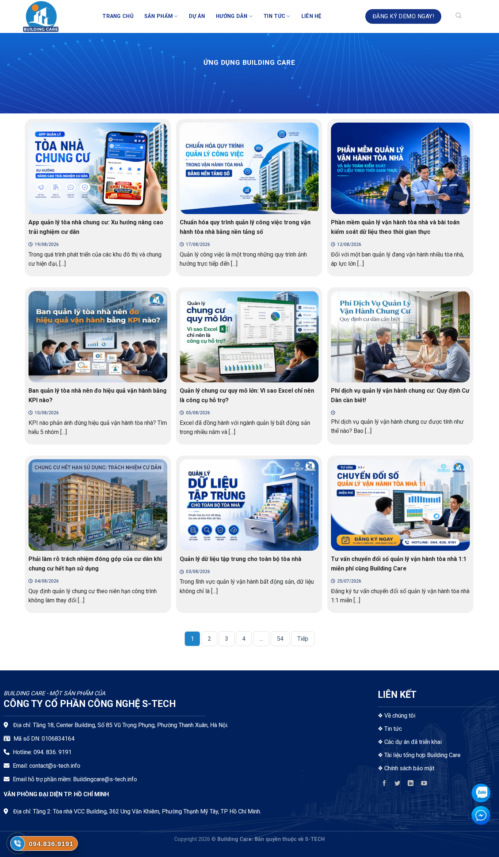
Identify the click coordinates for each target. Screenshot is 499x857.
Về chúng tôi (399, 715)
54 (280, 638)
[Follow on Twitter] (398, 785)
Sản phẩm (158, 16)
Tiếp (302, 638)
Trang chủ (117, 16)
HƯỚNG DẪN (232, 16)
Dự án (197, 16)
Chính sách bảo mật (409, 768)
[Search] (458, 16)
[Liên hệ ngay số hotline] (17, 843)
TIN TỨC (274, 16)
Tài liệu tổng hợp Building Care (422, 755)
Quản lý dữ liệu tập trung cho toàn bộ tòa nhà (240, 558)
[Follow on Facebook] (384, 785)
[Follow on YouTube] (424, 785)
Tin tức (393, 728)
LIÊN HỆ (311, 16)
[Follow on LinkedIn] (411, 785)
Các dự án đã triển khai (413, 741)
